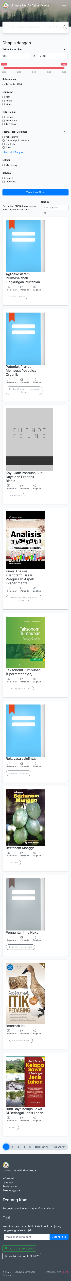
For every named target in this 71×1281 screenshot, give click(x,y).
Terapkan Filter (35, 192)
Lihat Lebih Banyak (12, 152)
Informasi (8, 1178)
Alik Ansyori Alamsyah (19, 773)
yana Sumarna (15, 495)
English (9, 178)
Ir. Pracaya (13, 862)
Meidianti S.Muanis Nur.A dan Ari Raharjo (24, 390)
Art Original (12, 136)
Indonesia (11, 181)
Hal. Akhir (59, 1146)
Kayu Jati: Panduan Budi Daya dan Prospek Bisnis (25, 477)
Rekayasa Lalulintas (21, 759)
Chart (9, 147)
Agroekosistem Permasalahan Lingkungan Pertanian (23, 278)
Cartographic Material (17, 140)
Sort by (45, 201)
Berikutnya (41, 1146)
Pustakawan (10, 1186)
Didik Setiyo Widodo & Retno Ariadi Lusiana (24, 599)
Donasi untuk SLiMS (21, 1248)
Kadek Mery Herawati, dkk (20, 947)
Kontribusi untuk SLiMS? (24, 1256)
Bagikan (37, 289)
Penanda (24, 289)
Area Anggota (11, 1190)
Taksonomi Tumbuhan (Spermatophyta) (23, 672)
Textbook (11, 124)
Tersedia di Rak (14, 84)
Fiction (9, 117)
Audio (9, 100)
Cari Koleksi (59, 1236)
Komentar (12, 289)
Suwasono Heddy (17, 296)
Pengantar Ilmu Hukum (23, 932)
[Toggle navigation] (63, 5)
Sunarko (12, 1127)
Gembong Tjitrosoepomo (20, 688)
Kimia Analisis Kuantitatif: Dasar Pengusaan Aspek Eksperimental (20, 577)
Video (9, 104)
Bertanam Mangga (20, 848)
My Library (11, 165)
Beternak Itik (15, 1026)
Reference (11, 120)
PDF (8, 97)
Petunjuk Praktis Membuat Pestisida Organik (21, 371)
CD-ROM (10, 143)
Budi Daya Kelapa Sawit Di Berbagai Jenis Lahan (24, 1111)
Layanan (7, 1182)
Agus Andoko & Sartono (19, 1040)
